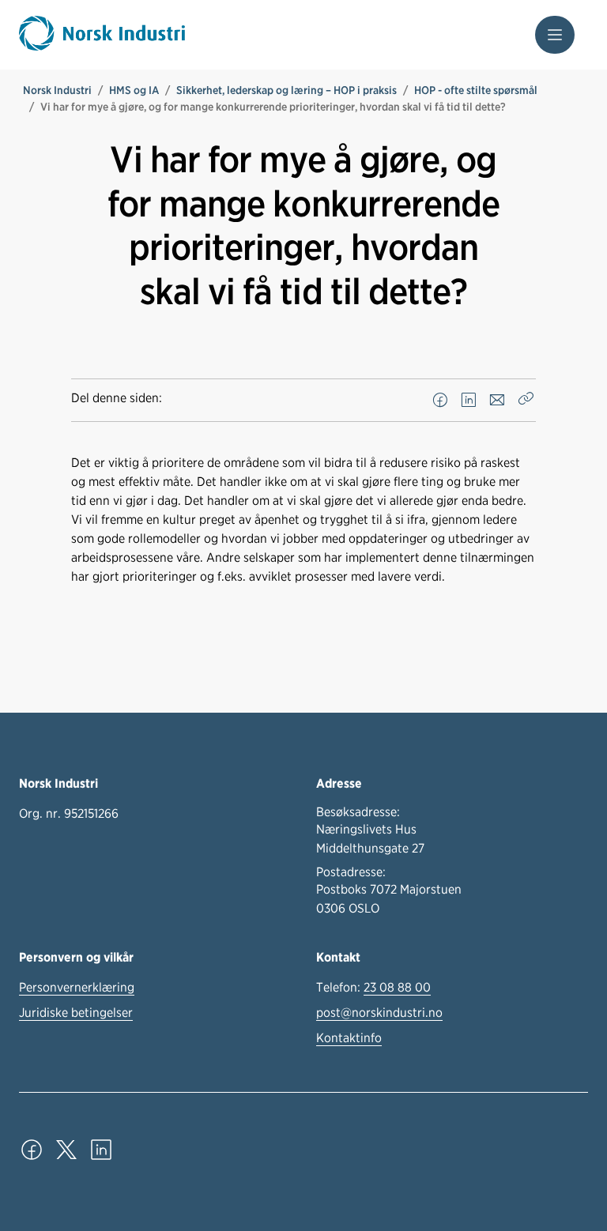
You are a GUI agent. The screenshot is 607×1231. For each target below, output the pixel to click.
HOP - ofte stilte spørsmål (475, 90)
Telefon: (373, 987)
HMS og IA (134, 90)
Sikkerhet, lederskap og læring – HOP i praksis (286, 90)
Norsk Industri (57, 90)
